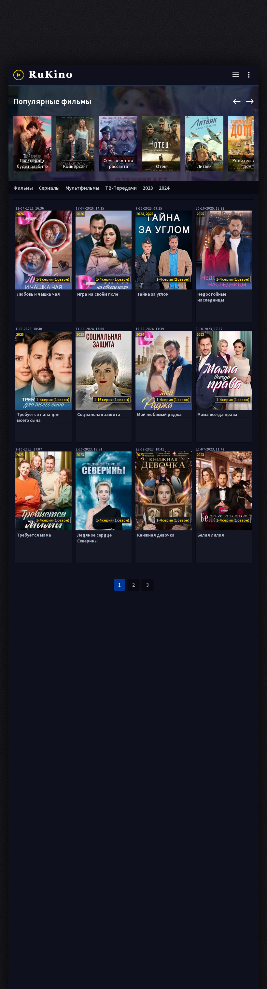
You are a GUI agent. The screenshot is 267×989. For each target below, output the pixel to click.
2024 (164, 188)
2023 (148, 188)
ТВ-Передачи (121, 188)
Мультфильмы (82, 188)
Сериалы (49, 188)
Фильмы (23, 188)
